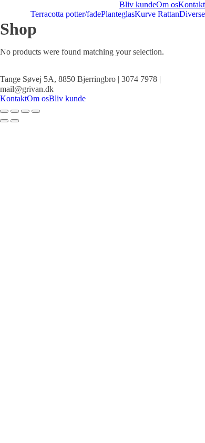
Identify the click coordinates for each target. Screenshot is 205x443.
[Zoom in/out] (36, 111)
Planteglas (118, 13)
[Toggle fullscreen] (25, 111)
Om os (167, 4)
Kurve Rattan (157, 13)
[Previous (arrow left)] (4, 120)
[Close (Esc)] (4, 111)
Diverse (192, 13)
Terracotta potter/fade (65, 13)
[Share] (15, 111)
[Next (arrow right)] (15, 120)
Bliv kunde (137, 4)
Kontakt (191, 4)
